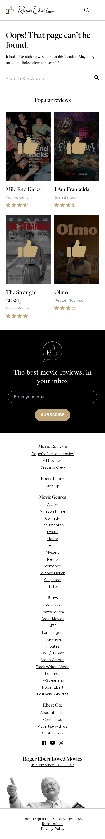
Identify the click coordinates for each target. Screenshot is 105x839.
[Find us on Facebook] (44, 743)
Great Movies (52, 619)
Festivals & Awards (52, 694)
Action (52, 504)
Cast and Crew (52, 467)
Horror (52, 539)
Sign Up (52, 486)
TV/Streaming (52, 680)
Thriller (52, 586)
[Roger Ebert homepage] (30, 10)
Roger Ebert (52, 687)
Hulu (53, 545)
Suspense (52, 580)
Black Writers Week (52, 667)
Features (52, 673)
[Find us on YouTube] (52, 743)
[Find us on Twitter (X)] (61, 743)
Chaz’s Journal (53, 612)
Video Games (52, 660)
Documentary (52, 525)
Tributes (52, 646)
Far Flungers (52, 632)
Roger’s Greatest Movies (53, 454)
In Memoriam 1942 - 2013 (52, 765)
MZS (53, 626)
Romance (52, 566)
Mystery (53, 552)
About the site (52, 713)
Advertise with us (52, 726)
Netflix (52, 559)
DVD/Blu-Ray (52, 653)
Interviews (53, 639)
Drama (52, 532)
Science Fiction (52, 573)
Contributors (52, 733)
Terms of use (52, 824)
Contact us (52, 719)
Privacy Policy (52, 829)
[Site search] (86, 10)
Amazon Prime (52, 511)
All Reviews (52, 460)
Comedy (52, 518)
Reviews (52, 605)
